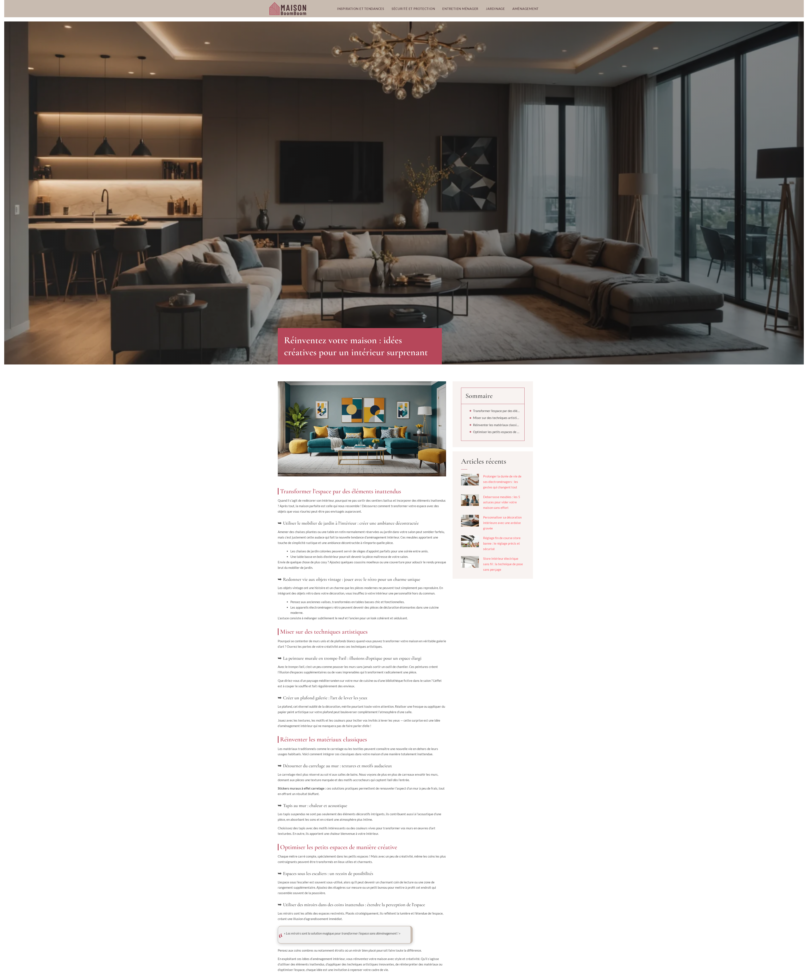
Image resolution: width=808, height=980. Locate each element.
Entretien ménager (460, 9)
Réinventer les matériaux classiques (496, 425)
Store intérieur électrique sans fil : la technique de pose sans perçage (503, 564)
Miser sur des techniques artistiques (496, 418)
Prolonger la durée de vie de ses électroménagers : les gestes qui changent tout (502, 481)
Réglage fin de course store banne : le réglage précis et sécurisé (502, 543)
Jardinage (495, 9)
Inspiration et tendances (360, 9)
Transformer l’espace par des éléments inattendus (496, 411)
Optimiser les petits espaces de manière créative (496, 432)
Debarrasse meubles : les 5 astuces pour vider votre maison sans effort (501, 502)
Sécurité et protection (413, 9)
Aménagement (525, 9)
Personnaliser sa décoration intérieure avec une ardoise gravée (502, 522)
